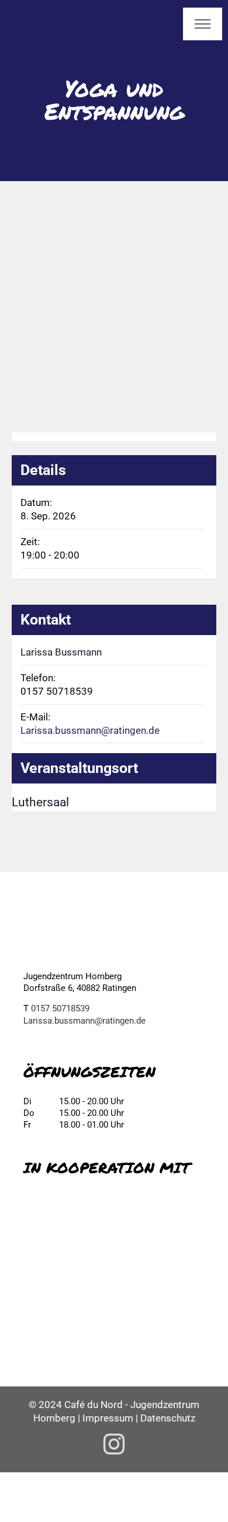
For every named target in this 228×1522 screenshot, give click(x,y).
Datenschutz (167, 1418)
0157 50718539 (60, 1008)
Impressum (107, 1418)
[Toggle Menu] (202, 24)
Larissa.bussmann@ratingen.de (90, 730)
